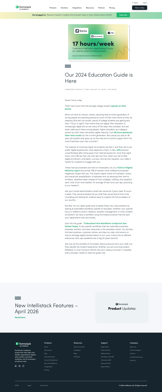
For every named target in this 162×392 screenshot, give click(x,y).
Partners (101, 7)
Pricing (112, 7)
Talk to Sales (139, 7)
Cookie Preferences (136, 357)
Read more (20, 317)
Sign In (145, 3)
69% (118, 150)
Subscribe (123, 15)
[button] (53, 7)
